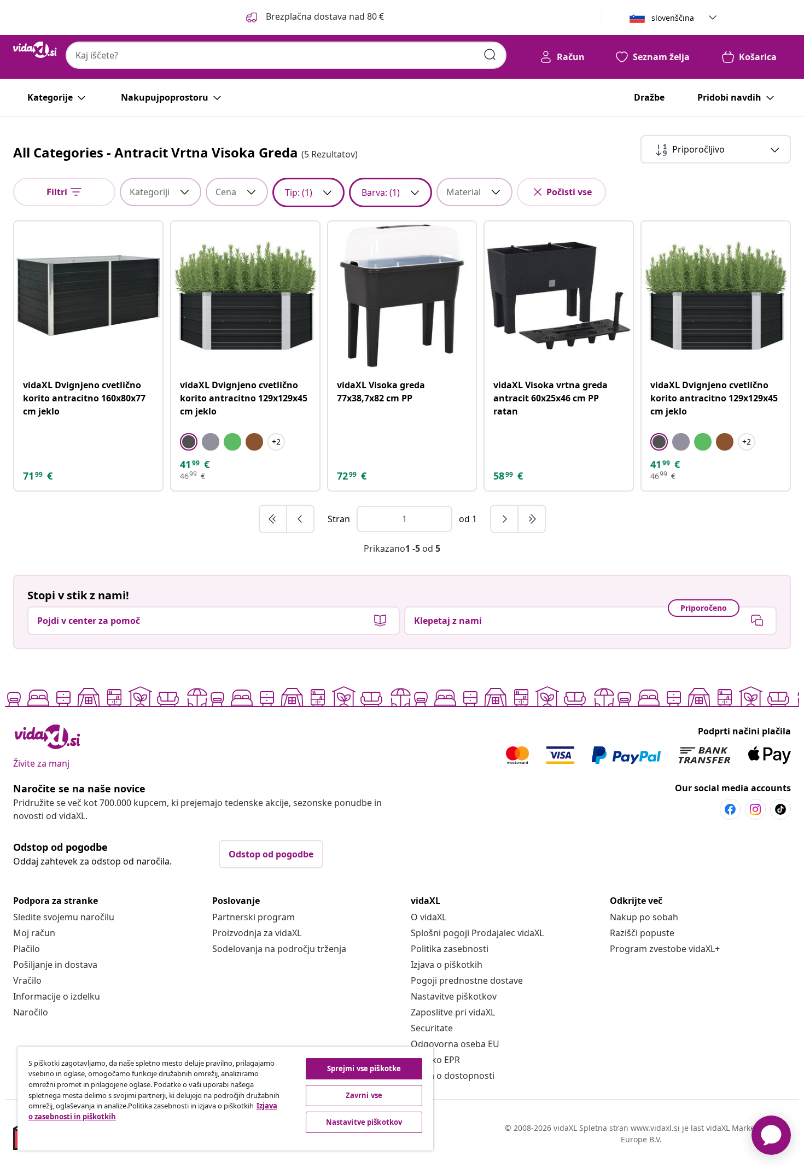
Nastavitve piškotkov (454, 996)
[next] (504, 519)
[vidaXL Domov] (35, 50)
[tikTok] (780, 809)
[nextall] (531, 519)
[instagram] (755, 809)
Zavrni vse (364, 1095)
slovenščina (672, 18)
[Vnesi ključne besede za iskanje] (490, 54)
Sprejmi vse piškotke (364, 1068)
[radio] (188, 442)
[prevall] (273, 519)
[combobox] (286, 55)
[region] (225, 1099)
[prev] (300, 519)
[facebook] (730, 809)
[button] (314, 17)
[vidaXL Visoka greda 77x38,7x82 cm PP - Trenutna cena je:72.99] (402, 295)
